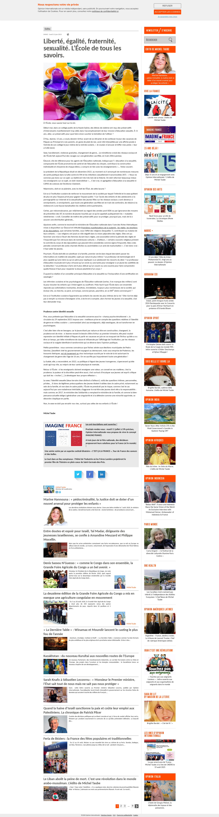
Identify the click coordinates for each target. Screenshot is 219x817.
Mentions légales (106, 815)
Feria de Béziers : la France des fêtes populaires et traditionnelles (87, 739)
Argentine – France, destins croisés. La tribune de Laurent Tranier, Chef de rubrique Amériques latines (160, 638)
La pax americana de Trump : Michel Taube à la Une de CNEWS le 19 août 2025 (160, 764)
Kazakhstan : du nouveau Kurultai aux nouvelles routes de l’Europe (88, 656)
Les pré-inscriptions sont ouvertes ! (101, 424)
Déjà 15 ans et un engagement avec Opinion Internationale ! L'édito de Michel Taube (160, 177)
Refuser (167, 6)
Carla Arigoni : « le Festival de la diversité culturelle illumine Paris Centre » (160, 553)
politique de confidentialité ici (105, 11)
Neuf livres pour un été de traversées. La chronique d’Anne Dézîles (160, 218)
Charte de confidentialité (124, 815)
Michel (61, 487)
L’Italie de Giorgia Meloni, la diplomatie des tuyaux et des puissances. (160, 805)
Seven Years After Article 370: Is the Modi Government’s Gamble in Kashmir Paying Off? (160, 428)
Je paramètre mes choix (167, 17)
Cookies (135, 815)
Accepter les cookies (167, 12)
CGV (114, 815)
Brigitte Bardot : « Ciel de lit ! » (160, 723)
